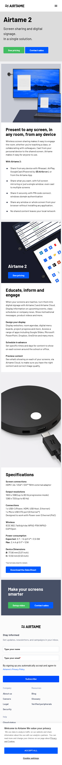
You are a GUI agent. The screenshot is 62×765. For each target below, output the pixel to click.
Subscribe (31, 679)
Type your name (12, 649)
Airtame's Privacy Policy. (14, 669)
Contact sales (37, 50)
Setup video (19, 605)
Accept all (31, 751)
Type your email (12, 658)
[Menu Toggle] (56, 5)
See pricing (14, 50)
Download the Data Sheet (23, 569)
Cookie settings (31, 758)
